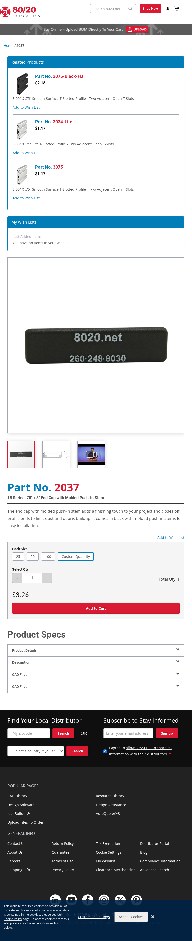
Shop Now (150, 8)
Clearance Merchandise (116, 869)
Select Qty (20, 569)
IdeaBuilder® (19, 813)
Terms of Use (63, 861)
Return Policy (63, 843)
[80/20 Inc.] (20, 12)
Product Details (24, 650)
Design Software (21, 804)
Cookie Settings (109, 852)
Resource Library (110, 795)
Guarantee (61, 852)
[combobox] (113, 8)
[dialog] (96, 920)
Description (21, 662)
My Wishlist (105, 861)
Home (9, 45)
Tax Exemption (108, 843)
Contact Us (17, 843)
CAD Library (17, 795)
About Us (15, 852)
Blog (144, 852)
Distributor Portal (154, 843)
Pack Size (20, 549)
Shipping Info (19, 869)
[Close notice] (153, 917)
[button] (26, 107)
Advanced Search (154, 869)
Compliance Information (160, 861)
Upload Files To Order (26, 822)
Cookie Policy (13, 919)
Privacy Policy (63, 869)
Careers (14, 861)
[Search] (130, 9)
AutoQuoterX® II (110, 813)
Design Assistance (111, 804)
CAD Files (20, 675)
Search (63, 733)
